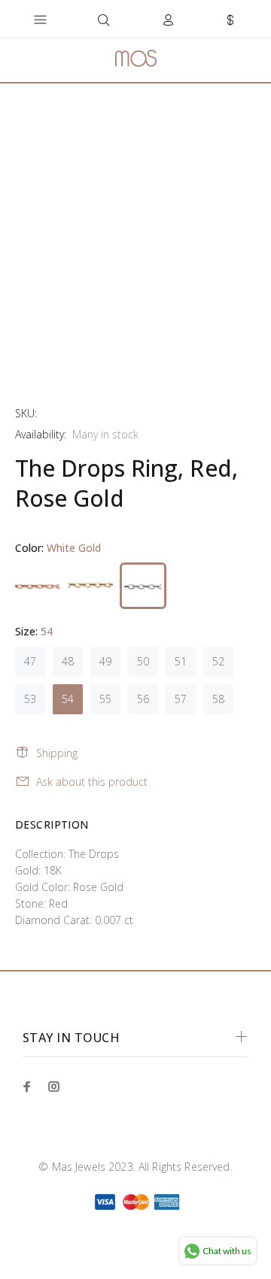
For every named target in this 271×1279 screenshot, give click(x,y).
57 (181, 699)
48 (68, 661)
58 (218, 699)
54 (68, 699)
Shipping (57, 753)
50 (143, 661)
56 (143, 699)
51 (181, 661)
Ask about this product (92, 781)
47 (30, 661)
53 (30, 699)
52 (218, 661)
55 (105, 699)
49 (105, 661)
